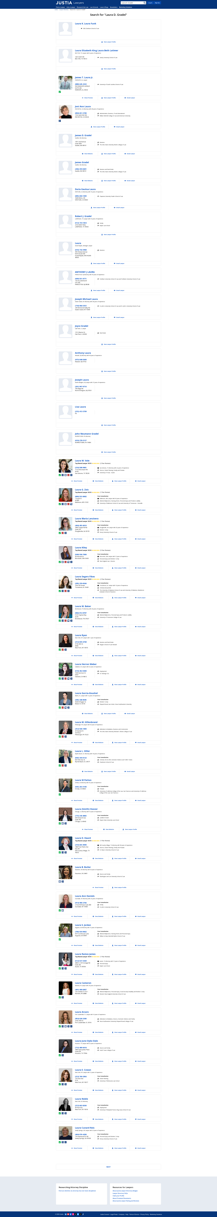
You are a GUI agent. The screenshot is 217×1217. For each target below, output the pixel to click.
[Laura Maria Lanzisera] (65, 524)
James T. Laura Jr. (84, 77)
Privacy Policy (144, 1214)
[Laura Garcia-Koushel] (65, 698)
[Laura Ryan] (65, 640)
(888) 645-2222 (81, 84)
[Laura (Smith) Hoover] (65, 814)
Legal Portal (114, 1214)
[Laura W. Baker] (65, 611)
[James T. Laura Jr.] (65, 82)
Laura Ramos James (85, 954)
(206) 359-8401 (81, 169)
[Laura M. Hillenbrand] (65, 727)
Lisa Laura (80, 406)
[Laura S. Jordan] (65, 930)
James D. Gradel (83, 135)
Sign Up (157, 2)
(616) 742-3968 (81, 250)
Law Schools (94, 7)
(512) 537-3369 (81, 961)
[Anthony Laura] (65, 358)
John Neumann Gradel (87, 433)
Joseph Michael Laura (86, 299)
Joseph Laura (82, 379)
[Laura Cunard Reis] (65, 1133)
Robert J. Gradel (83, 216)
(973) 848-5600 (81, 359)
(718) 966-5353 (81, 306)
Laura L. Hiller (82, 751)
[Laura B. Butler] (65, 872)
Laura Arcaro (82, 1011)
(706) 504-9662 (81, 932)
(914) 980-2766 (81, 903)
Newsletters (113, 7)
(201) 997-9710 (81, 386)
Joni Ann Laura (83, 106)
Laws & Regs (104, 7)
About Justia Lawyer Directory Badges (125, 1191)
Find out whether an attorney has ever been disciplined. (77, 1191)
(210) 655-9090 (81, 845)
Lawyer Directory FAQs (120, 1193)
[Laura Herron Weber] (65, 669)
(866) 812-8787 (81, 613)
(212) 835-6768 (81, 642)
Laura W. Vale (82, 460)
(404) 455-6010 (81, 525)
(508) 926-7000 (81, 554)
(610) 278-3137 (81, 440)
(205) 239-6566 (81, 583)
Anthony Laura (83, 352)
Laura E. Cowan (83, 1069)
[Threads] (76, 1214)
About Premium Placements (122, 1198)
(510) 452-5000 (81, 671)
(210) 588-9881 (81, 467)
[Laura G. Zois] (65, 495)
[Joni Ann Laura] (65, 111)
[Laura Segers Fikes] (65, 582)
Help (126, 1214)
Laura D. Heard (83, 838)
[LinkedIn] (66, 1214)
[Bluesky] (78, 1214)
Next (108, 1167)
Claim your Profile (118, 1196)
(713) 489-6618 (81, 1047)
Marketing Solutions (125, 7)
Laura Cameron (83, 982)
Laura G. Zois (82, 489)
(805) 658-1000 (81, 196)
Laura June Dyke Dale (86, 1040)
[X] (80, 1214)
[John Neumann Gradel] (65, 439)
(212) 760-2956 (81, 1076)
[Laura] (65, 248)
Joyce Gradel (81, 325)
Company (121, 1214)
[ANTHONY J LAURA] (65, 277)
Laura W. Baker (83, 606)
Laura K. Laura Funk (85, 23)
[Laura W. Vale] (65, 466)
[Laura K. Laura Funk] (65, 29)
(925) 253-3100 (81, 787)
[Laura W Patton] (65, 785)
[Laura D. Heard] (65, 843)
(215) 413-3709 (81, 411)
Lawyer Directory (63, 9)
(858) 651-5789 (81, 113)
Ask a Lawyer (71, 7)
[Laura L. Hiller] (65, 756)
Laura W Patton (83, 780)
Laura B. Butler (83, 867)
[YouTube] (68, 1214)
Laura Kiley (81, 547)
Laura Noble (81, 1098)
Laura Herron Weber (86, 664)
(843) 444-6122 (81, 758)
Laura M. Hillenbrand (86, 722)
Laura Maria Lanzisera (86, 518)
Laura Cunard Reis (84, 1127)
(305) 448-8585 (81, 700)
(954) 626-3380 (81, 1018)
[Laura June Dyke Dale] (65, 1046)
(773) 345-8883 (81, 816)
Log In (150, 2)
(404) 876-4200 (81, 1134)
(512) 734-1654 (81, 223)
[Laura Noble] (65, 1104)
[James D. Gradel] (65, 140)
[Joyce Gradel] (65, 331)
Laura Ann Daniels (85, 896)
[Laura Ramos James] (65, 959)
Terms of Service (134, 1214)
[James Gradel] (65, 167)
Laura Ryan (81, 635)
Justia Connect (104, 1214)
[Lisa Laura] (65, 412)
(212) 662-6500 (81, 1105)
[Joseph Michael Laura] (65, 304)
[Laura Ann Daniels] (65, 901)
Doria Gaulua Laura (85, 189)
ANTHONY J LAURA (85, 271)
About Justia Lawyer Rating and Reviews (126, 1201)
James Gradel (82, 162)
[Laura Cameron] (65, 988)
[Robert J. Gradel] (65, 221)
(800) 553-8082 (81, 496)
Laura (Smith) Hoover (86, 809)
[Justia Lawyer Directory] (64, 2)
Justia (56, 9)
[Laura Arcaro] (65, 1017)
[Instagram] (73, 1214)
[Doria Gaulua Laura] (65, 194)
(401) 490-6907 (81, 989)
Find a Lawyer (60, 7)
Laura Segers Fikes (85, 576)
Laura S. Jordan (83, 925)
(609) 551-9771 (81, 279)
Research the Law (82, 7)
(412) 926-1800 (81, 729)
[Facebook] (71, 1214)
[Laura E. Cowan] (65, 1075)
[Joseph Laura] (65, 385)
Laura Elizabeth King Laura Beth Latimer (96, 50)
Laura (78, 243)
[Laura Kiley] (65, 553)
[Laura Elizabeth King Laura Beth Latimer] (65, 55)
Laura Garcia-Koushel (86, 693)
